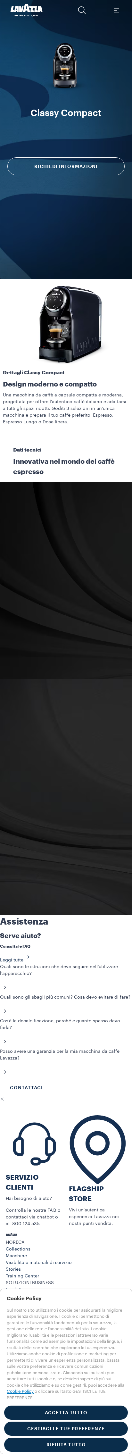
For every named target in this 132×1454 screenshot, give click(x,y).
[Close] (2, 1099)
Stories (13, 1269)
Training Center (22, 1276)
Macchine (16, 1256)
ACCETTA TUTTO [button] (66, 1412)
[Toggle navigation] (116, 10)
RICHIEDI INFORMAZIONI (66, 166)
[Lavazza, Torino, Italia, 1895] (27, 10)
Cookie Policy (20, 1391)
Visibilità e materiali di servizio (39, 1262)
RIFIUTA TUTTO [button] (66, 1444)
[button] (82, 10)
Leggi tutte (11, 960)
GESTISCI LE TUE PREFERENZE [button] (66, 1428)
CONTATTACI (26, 1087)
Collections (18, 1249)
